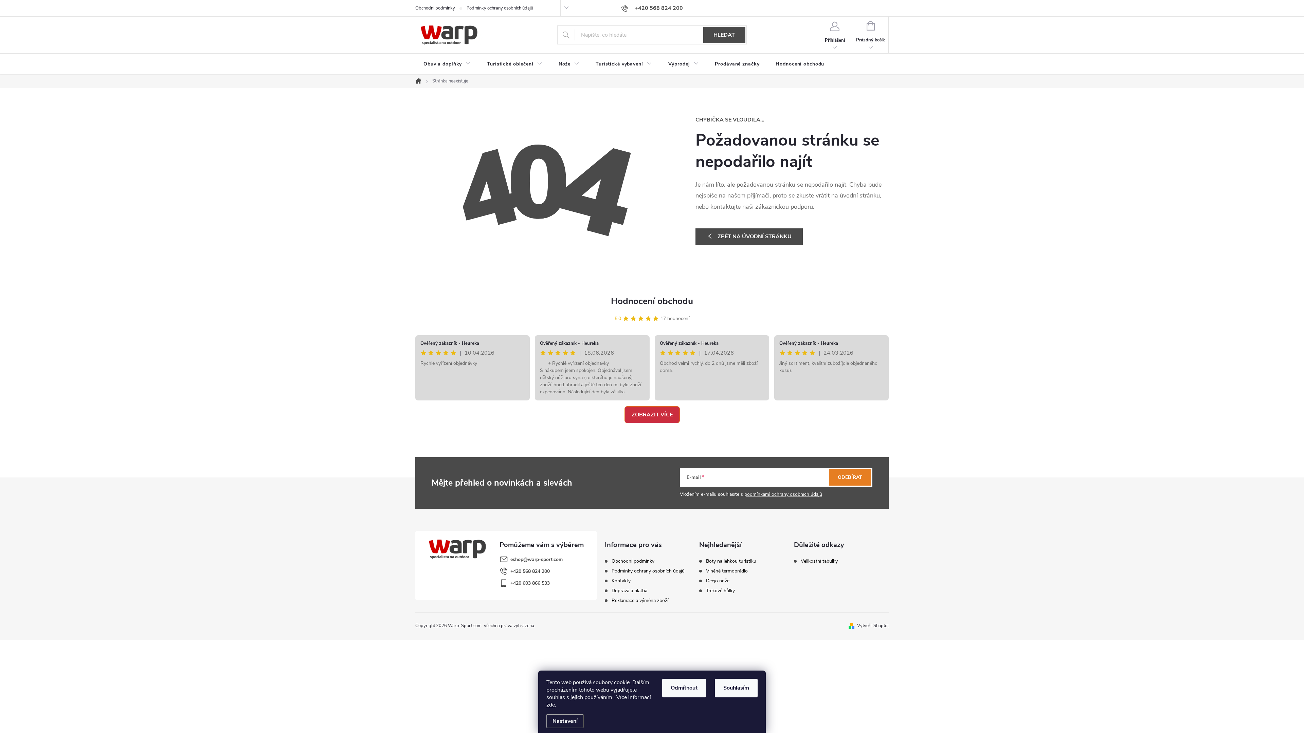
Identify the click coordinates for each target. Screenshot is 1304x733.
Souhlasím (736, 688)
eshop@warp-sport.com (536, 559)
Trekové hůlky (720, 591)
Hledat (724, 35)
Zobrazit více (652, 414)
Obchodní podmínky (435, 8)
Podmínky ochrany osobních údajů (500, 8)
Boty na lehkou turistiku (731, 561)
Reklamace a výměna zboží (640, 600)
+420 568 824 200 (530, 571)
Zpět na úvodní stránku (755, 236)
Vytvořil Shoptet (873, 626)
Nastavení (565, 721)
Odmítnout (684, 688)
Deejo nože (717, 581)
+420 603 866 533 (530, 583)
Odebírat (850, 477)
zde (550, 705)
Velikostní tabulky (819, 561)
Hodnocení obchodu (652, 301)
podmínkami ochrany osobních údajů (783, 494)
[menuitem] (447, 64)
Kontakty (621, 581)
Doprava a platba (629, 591)
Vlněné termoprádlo (727, 571)
